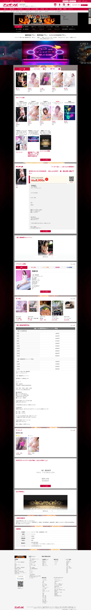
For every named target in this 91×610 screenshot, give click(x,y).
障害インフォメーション (58, 587)
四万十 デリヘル (45, 565)
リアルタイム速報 (64, 26)
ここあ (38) (19, 319)
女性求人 (12, 1)
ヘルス (55, 564)
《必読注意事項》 (64, 29)
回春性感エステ (45, 601)
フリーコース (19, 152)
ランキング (68, 6)
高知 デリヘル (44, 560)
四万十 (67, 565)
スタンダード (44, 580)
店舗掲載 (79, 1)
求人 (72, 26)
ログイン (85, 5)
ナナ (17, 123)
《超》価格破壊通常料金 (26, 29)
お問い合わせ (84, 1)
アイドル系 (44, 598)
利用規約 (55, 594)
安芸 (67, 571)
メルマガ (49, 29)
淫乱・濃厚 (44, 600)
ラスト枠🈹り (18, 318)
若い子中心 (44, 599)
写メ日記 (57, 26)
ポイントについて (57, 588)
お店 (55, 6)
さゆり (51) (43, 319)
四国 (21, 4)
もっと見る (45, 159)
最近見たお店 (65, 1)
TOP (18, 26)
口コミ (34, 29)
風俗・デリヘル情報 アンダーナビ (71, 609)
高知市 (67, 563)
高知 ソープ (44, 563)
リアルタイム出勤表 (42, 26)
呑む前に (41, 318)
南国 (67, 564)
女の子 (59, 6)
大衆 (43, 594)
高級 (43, 593)
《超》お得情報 (18, 29)
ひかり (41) (54, 319)
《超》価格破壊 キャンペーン (26, 26)
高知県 (23, 4)
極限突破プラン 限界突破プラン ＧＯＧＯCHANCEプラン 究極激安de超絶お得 (33, 154)
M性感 (43, 586)
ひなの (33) (66, 319)
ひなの (29, 88)
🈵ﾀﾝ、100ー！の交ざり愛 (33, 318)
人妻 (43, 581)
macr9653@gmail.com (36, 545)
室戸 (67, 572)
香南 (67, 569)
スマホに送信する (21, 578)
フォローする (21, 576)
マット (43, 592)
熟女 (43, 582)
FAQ (55, 582)
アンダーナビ (6, 1)
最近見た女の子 (73, 1)
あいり (17, 88)
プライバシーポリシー (58, 580)
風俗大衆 (22, 1)
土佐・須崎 (68, 566)
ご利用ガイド (56, 581)
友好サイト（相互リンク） (58, 583)
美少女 (43, 589)
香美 (67, 570)
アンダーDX (17, 1)
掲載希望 (55, 593)
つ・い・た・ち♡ (67, 318)
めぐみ (65, 88)
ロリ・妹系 (44, 588)
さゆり (54, 88)
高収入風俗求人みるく (58, 595)
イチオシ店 (56, 560)
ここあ (42, 88)
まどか (65, 121)
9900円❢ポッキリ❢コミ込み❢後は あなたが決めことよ (72, 29)
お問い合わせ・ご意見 (58, 592)
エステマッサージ (45, 587)
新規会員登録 (56, 586)
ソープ (55, 563)
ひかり (41, 121)
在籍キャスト (34, 26)
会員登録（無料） (77, 4)
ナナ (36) (30, 319)
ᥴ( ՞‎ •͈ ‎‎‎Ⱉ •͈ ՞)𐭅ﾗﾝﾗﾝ (55, 318)
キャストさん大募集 (45, 151)
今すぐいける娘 (32, 562)
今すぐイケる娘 (49, 26)
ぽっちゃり (44, 583)
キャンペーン (57, 29)
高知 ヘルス (44, 564)
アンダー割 (64, 6)
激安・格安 (44, 595)
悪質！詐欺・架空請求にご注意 (59, 589)
